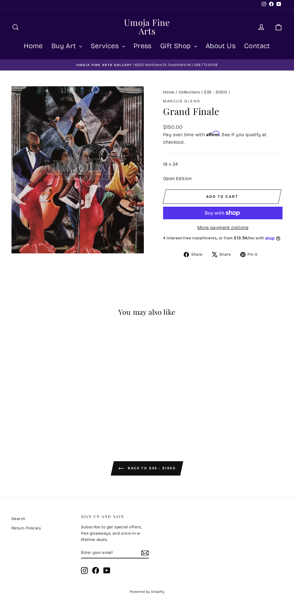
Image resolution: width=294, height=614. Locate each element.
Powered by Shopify (147, 592)
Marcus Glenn (181, 101)
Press (143, 46)
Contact (257, 46)
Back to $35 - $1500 (151, 468)
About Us (220, 46)
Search (18, 518)
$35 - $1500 (215, 92)
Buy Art (64, 46)
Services (106, 46)
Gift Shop (176, 46)
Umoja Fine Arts (147, 27)
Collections (189, 92)
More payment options (222, 227)
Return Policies (26, 528)
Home (33, 46)
